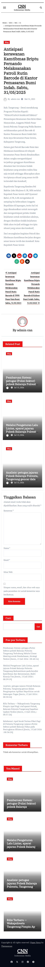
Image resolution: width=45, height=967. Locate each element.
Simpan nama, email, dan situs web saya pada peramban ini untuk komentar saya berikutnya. (22, 591)
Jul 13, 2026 (19, 387)
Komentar (9, 510)
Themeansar (6, 946)
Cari (8, 618)
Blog (6, 42)
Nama (7, 548)
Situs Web (8, 572)
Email (7, 560)
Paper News (35, 942)
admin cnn (15, 99)
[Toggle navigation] (4, 8)
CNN (22, 6)
